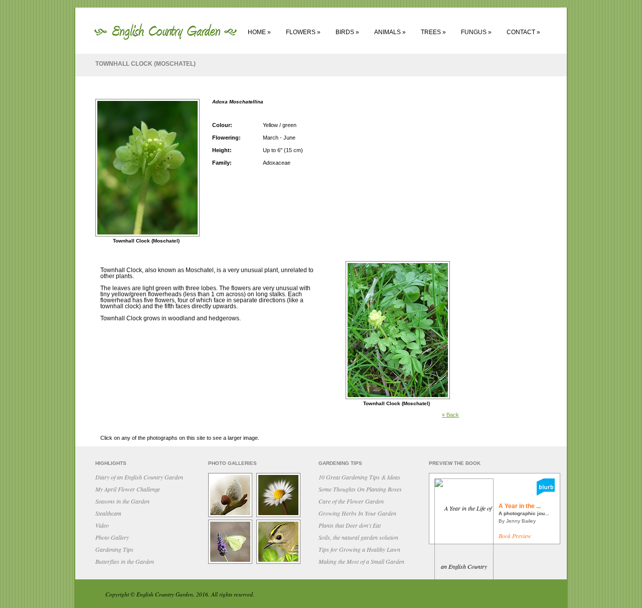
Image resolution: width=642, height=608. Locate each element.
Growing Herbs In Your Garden (357, 513)
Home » (259, 32)
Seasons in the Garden (122, 501)
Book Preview (515, 536)
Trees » (433, 32)
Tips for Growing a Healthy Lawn (359, 549)
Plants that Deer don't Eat (349, 525)
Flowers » (303, 32)
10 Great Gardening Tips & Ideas (359, 477)
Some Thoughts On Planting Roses (360, 489)
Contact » (523, 32)
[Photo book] (546, 493)
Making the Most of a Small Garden (361, 561)
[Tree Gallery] (231, 516)
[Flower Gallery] (279, 516)
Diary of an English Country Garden (139, 477)
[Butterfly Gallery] (231, 563)
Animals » (390, 32)
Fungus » (476, 32)
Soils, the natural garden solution (358, 537)
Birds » (347, 32)
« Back (450, 415)
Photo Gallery (112, 537)
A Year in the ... (520, 506)
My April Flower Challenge (127, 489)
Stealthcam (108, 513)
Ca (351, 501)
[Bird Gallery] (279, 563)
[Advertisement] (516, 247)
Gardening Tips (114, 549)
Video (102, 525)
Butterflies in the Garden (124, 561)
